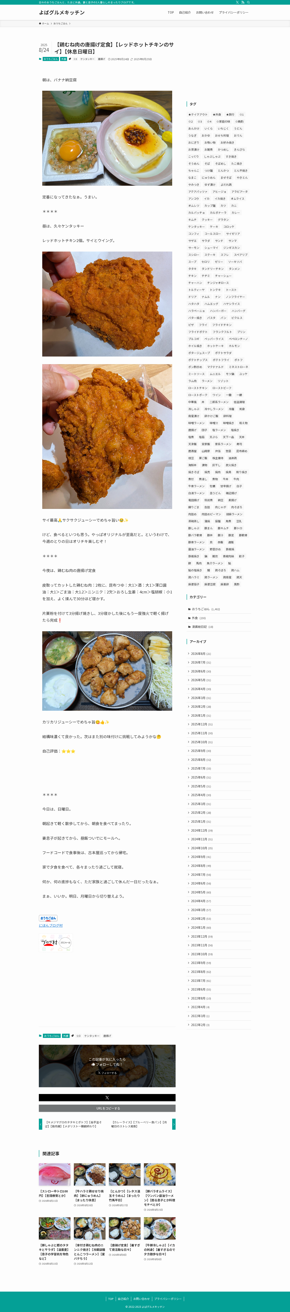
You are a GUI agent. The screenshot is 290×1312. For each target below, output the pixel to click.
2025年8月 (201, 759)
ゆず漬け (209, 185)
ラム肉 (192, 381)
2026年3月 (201, 698)
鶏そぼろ (220, 570)
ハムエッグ (211, 304)
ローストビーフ (222, 388)
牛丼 (225, 479)
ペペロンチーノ (238, 339)
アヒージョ (219, 192)
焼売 (207, 472)
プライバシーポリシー (168, 1299)
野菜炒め (215, 549)
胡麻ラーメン (234, 514)
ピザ (191, 325)
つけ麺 (208, 170)
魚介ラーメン (215, 563)
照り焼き (241, 472)
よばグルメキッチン (62, 12)
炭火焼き (231, 465)
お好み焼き (227, 142)
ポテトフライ (221, 360)
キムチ (192, 220)
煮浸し (203, 479)
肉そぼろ (236, 507)
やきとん (242, 177)
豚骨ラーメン (196, 542)
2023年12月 (202, 936)
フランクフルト (222, 332)
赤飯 (220, 542)
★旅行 (230, 114)
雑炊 (215, 556)
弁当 (218, 451)
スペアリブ (241, 255)
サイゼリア (233, 234)
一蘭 (228, 395)
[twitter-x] (237, 2)
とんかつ (223, 170)
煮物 (215, 479)
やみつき (193, 185)
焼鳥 (228, 472)
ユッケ (243, 374)
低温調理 (239, 402)
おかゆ (206, 135)
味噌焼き (228, 423)
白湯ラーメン (196, 493)
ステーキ (209, 255)
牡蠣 (212, 486)
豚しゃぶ (193, 528)
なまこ (192, 177)
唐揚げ (101, 59)
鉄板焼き (193, 556)
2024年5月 (201, 892)
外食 (63, 59)
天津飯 (192, 444)
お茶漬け (193, 149)
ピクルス (236, 318)
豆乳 (239, 521)
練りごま (193, 507)
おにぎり (193, 142)
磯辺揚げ (231, 493)
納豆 (220, 500)
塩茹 (201, 437)
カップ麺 (209, 206)
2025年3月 (201, 804)
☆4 (209, 121)
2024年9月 (201, 857)
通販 (231, 542)
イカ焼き (220, 199)
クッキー (207, 220)
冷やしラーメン (214, 409)
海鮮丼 (192, 465)
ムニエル (215, 374)
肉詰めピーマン (211, 514)
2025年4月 (201, 795)
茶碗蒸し (193, 521)
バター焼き (195, 318)
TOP (111, 1299)
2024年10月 (202, 848)
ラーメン (207, 381)
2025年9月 (201, 751)
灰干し (216, 465)
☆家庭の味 (223, 121)
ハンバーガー (218, 311)
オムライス (237, 199)
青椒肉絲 (228, 556)
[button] (107, 1097)
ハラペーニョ (196, 311)
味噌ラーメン (196, 423)
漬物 (204, 465)
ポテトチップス (198, 360)
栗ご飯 (203, 458)
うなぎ (192, 135)
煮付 (191, 479)
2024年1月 (201, 927)
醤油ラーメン (196, 549)
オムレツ (193, 206)
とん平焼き (241, 170)
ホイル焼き (195, 346)
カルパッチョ (196, 213)
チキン (192, 276)
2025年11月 (202, 733)
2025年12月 (202, 724)
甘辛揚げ (225, 486)
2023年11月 (202, 945)
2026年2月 (201, 706)
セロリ (205, 262)
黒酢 (236, 584)
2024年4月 (201, 901)
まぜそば (226, 177)
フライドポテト (198, 332)
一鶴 (239, 395)
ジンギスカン (231, 248)
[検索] (248, 2)
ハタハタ (193, 304)
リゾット (223, 381)
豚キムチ (223, 528)
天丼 (242, 437)
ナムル (206, 297)
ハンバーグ (238, 311)
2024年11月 (202, 839)
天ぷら (214, 437)
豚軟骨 (243, 535)
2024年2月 (201, 918)
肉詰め (192, 514)
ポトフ (238, 360)
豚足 (231, 535)
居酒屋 (192, 451)
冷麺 (231, 409)
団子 (204, 430)
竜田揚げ (193, 500)
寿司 (239, 444)
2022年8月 (201, 998)
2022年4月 (200, 1007)
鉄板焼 (230, 549)
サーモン (193, 248)
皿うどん (215, 493)
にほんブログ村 (51, 925)
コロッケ (228, 227)
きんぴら (239, 149)
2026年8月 (201, 653)
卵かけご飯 (211, 416)
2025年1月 (201, 821)
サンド (219, 241)
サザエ (192, 241)
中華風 (192, 402)
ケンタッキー (87, 59)
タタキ (192, 269)
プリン (241, 332)
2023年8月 (201, 971)
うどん (238, 128)
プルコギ (193, 339)
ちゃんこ (193, 170)
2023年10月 (202, 954)
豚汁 (220, 535)
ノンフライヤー (235, 297)
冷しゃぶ (193, 409)
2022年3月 (200, 1016)
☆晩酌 (239, 121)
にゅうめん (208, 177)
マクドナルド (215, 367)
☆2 (190, 121)
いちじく (223, 128)
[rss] (243, 2)
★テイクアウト (198, 114)
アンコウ (193, 199)
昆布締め (241, 451)
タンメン (234, 269)
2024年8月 (201, 865)
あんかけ (193, 128)
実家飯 (206, 444)
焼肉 (218, 472)
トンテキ (215, 290)
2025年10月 (202, 742)
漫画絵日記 (202, 626)
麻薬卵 (225, 584)
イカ (207, 199)
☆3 (75, 59)
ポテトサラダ (223, 353)
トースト (231, 290)
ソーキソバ (235, 262)
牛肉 (236, 479)
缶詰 (207, 507)
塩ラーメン (219, 430)
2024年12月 (202, 830)
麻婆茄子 (193, 584)
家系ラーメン (223, 444)
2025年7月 (201, 768)
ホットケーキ (215, 346)
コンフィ (193, 234)
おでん (238, 135)
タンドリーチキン (213, 269)
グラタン (223, 220)
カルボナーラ (218, 213)
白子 (239, 486)
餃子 (242, 556)
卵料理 (227, 416)
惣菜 (228, 451)
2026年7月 (201, 662)
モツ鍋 (230, 374)
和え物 (243, 423)
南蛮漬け (193, 416)
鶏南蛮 (227, 577)
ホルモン (234, 346)
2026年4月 (201, 689)
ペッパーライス (214, 339)
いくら (208, 128)
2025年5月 (201, 786)
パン (223, 318)
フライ (203, 325)
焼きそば (193, 472)
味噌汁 (214, 423)
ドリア (192, 297)
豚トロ (238, 528)
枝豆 (191, 458)
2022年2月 (200, 1025)
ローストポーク (197, 395)
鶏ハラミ (193, 577)
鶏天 (239, 577)
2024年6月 (201, 883)
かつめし (223, 149)
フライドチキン (222, 325)
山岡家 (206, 451)
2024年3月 (201, 910)
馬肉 (199, 563)
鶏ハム (235, 570)
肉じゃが (220, 507)
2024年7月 (201, 874)
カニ (234, 206)
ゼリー (219, 262)
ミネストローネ (238, 367)
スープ (192, 262)
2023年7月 (201, 980)
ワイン (217, 395)
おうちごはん (51, 59)
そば (207, 163)
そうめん (193, 163)
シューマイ (211, 248)
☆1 (241, 114)
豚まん (208, 528)
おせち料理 (222, 135)
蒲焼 (207, 521)
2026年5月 (201, 680)
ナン (218, 297)
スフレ (225, 255)
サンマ (232, 241)
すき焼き (231, 156)
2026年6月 (201, 671)
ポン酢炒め (195, 367)
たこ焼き (236, 163)
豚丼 (210, 535)
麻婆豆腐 (209, 584)
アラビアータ (239, 192)
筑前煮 (208, 500)
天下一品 (228, 437)
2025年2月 (201, 812)
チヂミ (206, 276)
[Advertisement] (107, 990)
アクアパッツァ (197, 192)
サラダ (206, 241)
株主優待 (217, 458)
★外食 (217, 114)
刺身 (242, 409)
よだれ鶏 (226, 185)
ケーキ (214, 227)
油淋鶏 (232, 458)
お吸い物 (209, 142)
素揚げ (232, 500)
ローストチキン (197, 388)
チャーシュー (223, 276)
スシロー (193, 255)
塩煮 (191, 437)
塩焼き (235, 430)
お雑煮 (208, 149)
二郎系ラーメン (219, 402)
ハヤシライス (231, 304)
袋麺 (218, 521)
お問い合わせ (141, 1299)
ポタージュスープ (199, 353)
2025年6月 (201, 777)
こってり (193, 156)
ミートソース (196, 374)
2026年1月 (201, 715)
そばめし (220, 163)
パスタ (211, 318)
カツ (223, 206)
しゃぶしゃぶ (212, 156)
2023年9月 (201, 963)
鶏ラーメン (211, 577)
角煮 (228, 521)
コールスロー (212, 234)
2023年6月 (201, 989)
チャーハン (195, 283)
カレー (236, 213)
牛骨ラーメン (196, 486)
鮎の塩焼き (195, 570)
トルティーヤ (196, 290)
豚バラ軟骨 (195, 535)
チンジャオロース (218, 283)
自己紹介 (123, 1299)
